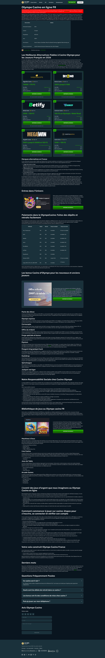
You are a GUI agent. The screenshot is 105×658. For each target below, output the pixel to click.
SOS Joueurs (47, 394)
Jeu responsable (29, 648)
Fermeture (51, 2)
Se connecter (72, 2)
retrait (49, 345)
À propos (24, 648)
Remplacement (59, 2)
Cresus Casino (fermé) (70, 289)
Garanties (36, 648)
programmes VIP (61, 65)
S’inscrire (80, 2)
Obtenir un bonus (68, 207)
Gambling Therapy (65, 394)
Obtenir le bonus (37, 94)
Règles (40, 648)
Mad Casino (66, 11)
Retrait (40, 2)
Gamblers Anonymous (55, 394)
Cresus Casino (34, 2)
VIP (45, 2)
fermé (75, 569)
